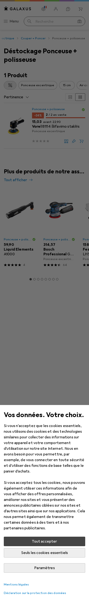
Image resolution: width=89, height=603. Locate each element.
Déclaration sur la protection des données (35, 593)
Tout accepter (44, 541)
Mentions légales (16, 584)
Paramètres (44, 568)
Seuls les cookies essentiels (44, 552)
